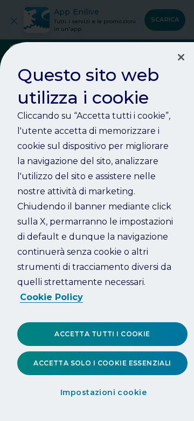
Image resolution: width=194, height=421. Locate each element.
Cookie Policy (51, 297)
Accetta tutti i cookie (102, 334)
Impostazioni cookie (103, 392)
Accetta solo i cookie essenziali (102, 363)
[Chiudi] (181, 57)
